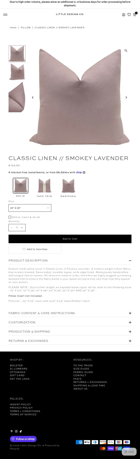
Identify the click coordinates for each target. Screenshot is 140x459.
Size (11, 201)
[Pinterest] (12, 431)
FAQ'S (77, 378)
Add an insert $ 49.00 (26, 217)
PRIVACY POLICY (21, 407)
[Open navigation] (5, 14)
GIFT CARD (17, 375)
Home (13, 27)
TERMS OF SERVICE (23, 414)
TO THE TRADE (83, 365)
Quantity (14, 221)
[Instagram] (16, 431)
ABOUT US (80, 388)
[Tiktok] (21, 431)
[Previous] (33, 97)
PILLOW (26, 27)
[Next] (126, 97)
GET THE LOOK (20, 378)
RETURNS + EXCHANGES (90, 382)
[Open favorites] (129, 14)
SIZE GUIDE (81, 368)
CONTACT (79, 375)
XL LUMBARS (19, 368)
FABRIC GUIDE (83, 372)
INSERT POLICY (20, 404)
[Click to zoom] (126, 50)
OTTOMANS (17, 372)
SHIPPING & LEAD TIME (89, 385)
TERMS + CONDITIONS (25, 411)
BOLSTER (16, 365)
